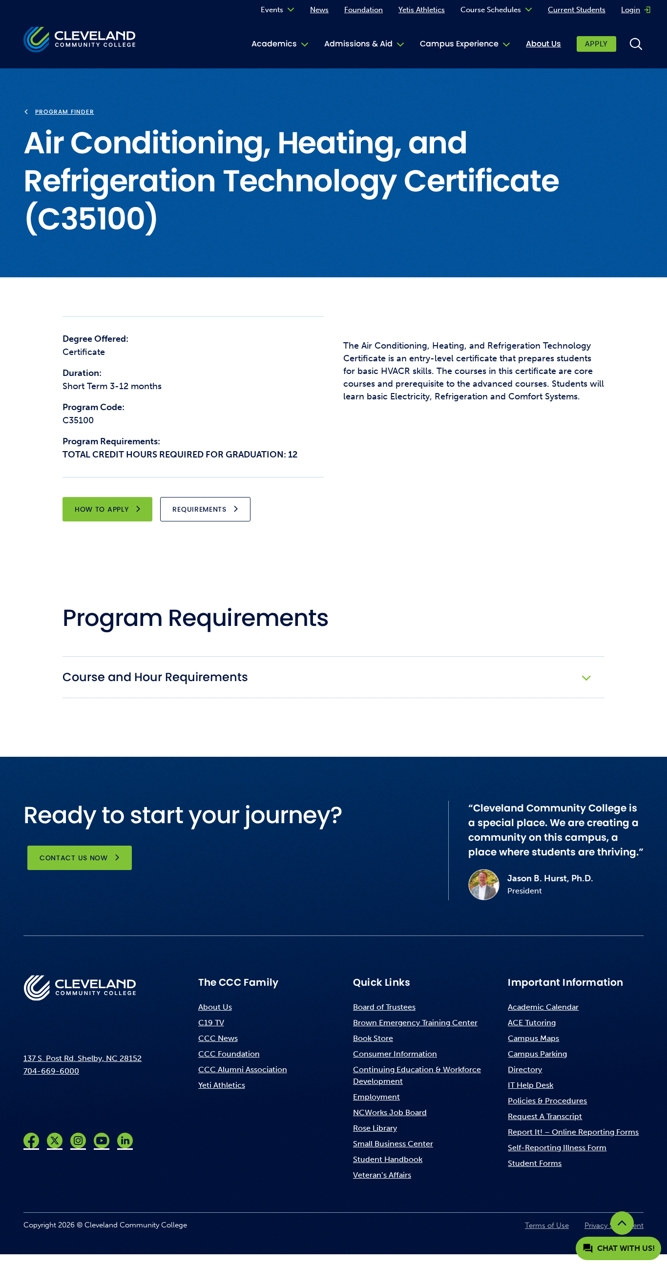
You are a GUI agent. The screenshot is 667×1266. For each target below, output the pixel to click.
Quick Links (381, 982)
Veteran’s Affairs (382, 1175)
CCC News (218, 1038)
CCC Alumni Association (242, 1069)
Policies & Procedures (547, 1100)
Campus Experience (459, 43)
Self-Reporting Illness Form (557, 1147)
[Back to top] (622, 1223)
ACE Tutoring (532, 1022)
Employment (376, 1096)
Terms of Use (547, 1225)
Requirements (199, 509)
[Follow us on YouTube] (101, 1140)
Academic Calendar (543, 1007)
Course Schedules (490, 9)
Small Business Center (393, 1143)
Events (272, 9)
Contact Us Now (74, 858)
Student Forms (535, 1163)
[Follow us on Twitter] (55, 1140)
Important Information (565, 982)
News (319, 9)
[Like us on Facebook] (31, 1140)
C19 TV (211, 1022)
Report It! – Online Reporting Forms (573, 1132)
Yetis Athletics (421, 9)
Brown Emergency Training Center (415, 1022)
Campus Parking (537, 1053)
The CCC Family (238, 982)
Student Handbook (387, 1159)
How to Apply (101, 509)
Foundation (363, 9)
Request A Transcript (545, 1116)
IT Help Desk (530, 1085)
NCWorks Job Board (390, 1112)
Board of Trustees (384, 1007)
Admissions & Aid (358, 43)
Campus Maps (533, 1038)
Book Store (373, 1038)
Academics (274, 43)
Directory (525, 1069)
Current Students (576, 9)
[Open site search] (636, 44)
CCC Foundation (229, 1053)
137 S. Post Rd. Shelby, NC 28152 (82, 1058)
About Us (543, 43)
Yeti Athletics (221, 1085)
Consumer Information (395, 1053)
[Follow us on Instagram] (78, 1140)
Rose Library (375, 1128)
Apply (596, 44)
